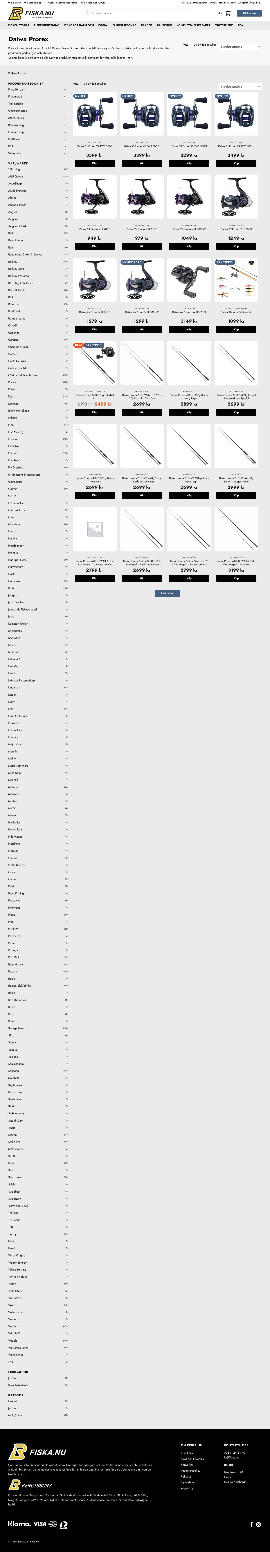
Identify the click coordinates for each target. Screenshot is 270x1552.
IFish (11, 588)
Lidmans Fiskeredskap (21, 680)
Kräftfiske (13, 139)
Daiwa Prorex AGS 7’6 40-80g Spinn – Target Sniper (236, 479)
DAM (11, 389)
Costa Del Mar (17, 361)
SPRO (12, 1106)
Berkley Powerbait (19, 276)
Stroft (11, 1156)
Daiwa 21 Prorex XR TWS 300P (94, 146)
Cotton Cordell (17, 368)
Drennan (13, 404)
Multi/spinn (15, 1415)
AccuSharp (15, 183)
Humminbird (15, 567)
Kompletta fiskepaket (193, 25)
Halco (12, 531)
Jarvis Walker (16, 602)
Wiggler (13, 1340)
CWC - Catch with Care (22, 375)
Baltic (11, 233)
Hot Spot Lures (17, 560)
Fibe (11, 425)
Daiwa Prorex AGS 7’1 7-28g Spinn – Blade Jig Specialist (142, 479)
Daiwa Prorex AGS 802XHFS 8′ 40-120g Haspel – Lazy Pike (236, 562)
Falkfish (12, 418)
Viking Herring (17, 1269)
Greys (11, 517)
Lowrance (14, 723)
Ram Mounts (15, 964)
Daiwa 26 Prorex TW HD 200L (189, 312)
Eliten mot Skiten (18, 411)
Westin (12, 1326)
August (12, 212)
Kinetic (12, 645)
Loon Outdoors (17, 716)
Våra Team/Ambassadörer (194, 2)
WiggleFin (14, 1333)
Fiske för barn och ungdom (86, 25)
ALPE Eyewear (17, 191)
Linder (12, 694)
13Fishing (14, 169)
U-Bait (11, 1241)
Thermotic (14, 1220)
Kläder (146, 25)
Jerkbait (12, 1378)
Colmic (12, 354)
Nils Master (15, 836)
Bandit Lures (15, 240)
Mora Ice (13, 787)
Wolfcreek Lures (18, 1348)
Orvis (11, 872)
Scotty (12, 1042)
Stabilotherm (16, 1113)
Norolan (13, 851)
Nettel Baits (15, 829)
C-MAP (12, 325)
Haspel (12, 1401)
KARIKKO (14, 638)
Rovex (12, 1007)
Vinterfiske (224, 25)
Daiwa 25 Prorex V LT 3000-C (142, 312)
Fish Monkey (16, 432)
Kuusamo (13, 652)
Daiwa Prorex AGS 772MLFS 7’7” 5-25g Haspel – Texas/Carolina (189, 562)
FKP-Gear (14, 446)
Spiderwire (14, 1099)
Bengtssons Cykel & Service (25, 254)
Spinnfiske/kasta (18, 1385)
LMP (11, 709)
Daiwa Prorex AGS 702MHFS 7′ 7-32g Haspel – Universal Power (94, 562)
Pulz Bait (13, 957)
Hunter (12, 574)
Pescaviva (14, 900)
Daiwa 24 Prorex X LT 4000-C (189, 229)
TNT (10, 1227)
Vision (12, 1284)
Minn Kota (14, 773)
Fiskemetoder (18, 25)
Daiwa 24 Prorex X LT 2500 (142, 229)
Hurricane (14, 581)
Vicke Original (17, 1255)
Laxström (13, 666)
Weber (12, 1319)
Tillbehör (164, 25)
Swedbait (14, 1191)
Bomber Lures (16, 318)
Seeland (13, 1056)
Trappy (12, 1234)
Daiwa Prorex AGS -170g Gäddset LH (95, 396)
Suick (11, 1170)
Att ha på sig (16, 118)
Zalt (10, 1362)
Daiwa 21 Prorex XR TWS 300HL (236, 146)
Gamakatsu (15, 482)
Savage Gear (16, 1028)
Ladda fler (167, 593)
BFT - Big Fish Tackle (20, 283)
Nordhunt (14, 843)
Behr (11, 247)
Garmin (12, 489)
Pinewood (14, 907)
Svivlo (12, 1184)
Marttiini (13, 751)
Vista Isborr (15, 1291)
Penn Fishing (16, 893)
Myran (12, 815)
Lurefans (13, 737)
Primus (12, 943)
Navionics (14, 822)
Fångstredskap (124, 25)
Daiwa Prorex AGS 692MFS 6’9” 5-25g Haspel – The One (142, 396)
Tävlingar (212, 2)
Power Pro (14, 936)
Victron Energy (17, 1262)
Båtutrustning (16, 125)
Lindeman (14, 687)
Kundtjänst (242, 2)
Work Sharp (15, 1355)
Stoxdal (12, 1135)
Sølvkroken (15, 1092)
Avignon (13, 219)
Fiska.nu (13, 439)
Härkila (12, 538)
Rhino (11, 993)
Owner (12, 879)
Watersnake (15, 1312)
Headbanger (16, 546)
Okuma (12, 858)
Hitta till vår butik (227, 2)
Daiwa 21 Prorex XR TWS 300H (189, 146)
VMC (11, 1305)
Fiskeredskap (16, 132)
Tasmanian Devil (18, 1206)
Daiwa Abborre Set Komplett (236, 312)
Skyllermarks (15, 1085)
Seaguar (13, 1049)
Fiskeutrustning (46, 25)
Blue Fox (13, 304)
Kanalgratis (15, 631)
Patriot (12, 886)
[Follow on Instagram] (258, 1524)
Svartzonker (15, 1177)
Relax (11, 978)
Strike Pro (14, 1142)
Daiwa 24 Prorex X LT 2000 (94, 229)
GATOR (12, 496)
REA (240, 25)
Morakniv (13, 794)
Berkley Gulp (16, 269)
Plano (11, 914)
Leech (11, 673)
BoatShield (14, 311)
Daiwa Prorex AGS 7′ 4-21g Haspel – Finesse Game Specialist (236, 396)
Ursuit (11, 1248)
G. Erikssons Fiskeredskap (24, 475)
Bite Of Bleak (16, 290)
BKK (10, 297)
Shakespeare (16, 1064)
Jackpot (12, 595)
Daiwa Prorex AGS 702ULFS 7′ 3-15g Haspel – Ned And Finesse (142, 562)
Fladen (12, 453)
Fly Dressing (15, 467)
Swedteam (14, 1198)
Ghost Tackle (16, 503)
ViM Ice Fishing (18, 1277)
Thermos (13, 1213)
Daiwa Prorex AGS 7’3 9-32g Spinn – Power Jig (189, 479)
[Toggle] (65, 89)
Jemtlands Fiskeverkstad (22, 609)
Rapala (12, 971)
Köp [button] (94, 163)
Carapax (13, 340)
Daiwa (12, 382)
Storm (11, 1127)
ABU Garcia (15, 176)
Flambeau (14, 460)
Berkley (12, 262)
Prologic (13, 950)
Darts (11, 396)
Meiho (12, 758)
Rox (10, 1014)
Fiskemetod (15, 96)
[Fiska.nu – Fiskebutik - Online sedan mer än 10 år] (31, 13)
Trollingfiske (15, 104)
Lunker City (15, 730)
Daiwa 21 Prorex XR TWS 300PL (142, 146)
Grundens (14, 524)
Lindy (11, 702)
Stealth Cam (15, 1120)
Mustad (12, 801)
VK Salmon (15, 1298)
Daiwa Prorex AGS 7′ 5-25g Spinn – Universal (95, 479)
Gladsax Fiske (16, 510)
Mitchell (13, 780)
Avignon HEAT (17, 226)
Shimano (13, 1071)
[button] (224, 13)
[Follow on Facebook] (251, 1524)
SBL (10, 1035)
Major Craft (15, 744)
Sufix (11, 1163)
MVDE (12, 808)
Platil (11, 922)
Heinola (13, 553)
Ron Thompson (17, 1000)
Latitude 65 (15, 659)
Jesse (11, 616)
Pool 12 (13, 929)
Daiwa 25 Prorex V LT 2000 (236, 229)
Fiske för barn (16, 89)
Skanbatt (13, 1078)
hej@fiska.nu (231, 1457)
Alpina (12, 198)
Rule (11, 1021)
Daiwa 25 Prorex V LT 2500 (94, 312)
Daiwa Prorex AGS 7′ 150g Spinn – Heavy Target (189, 396)
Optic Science (17, 865)
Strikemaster (15, 1149)
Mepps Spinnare (18, 765)
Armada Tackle (17, 205)
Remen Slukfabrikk (19, 985)
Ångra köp (254, 2)
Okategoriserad (17, 111)
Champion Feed (18, 347)
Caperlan (13, 333)
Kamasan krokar (18, 623)
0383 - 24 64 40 (234, 1452)
